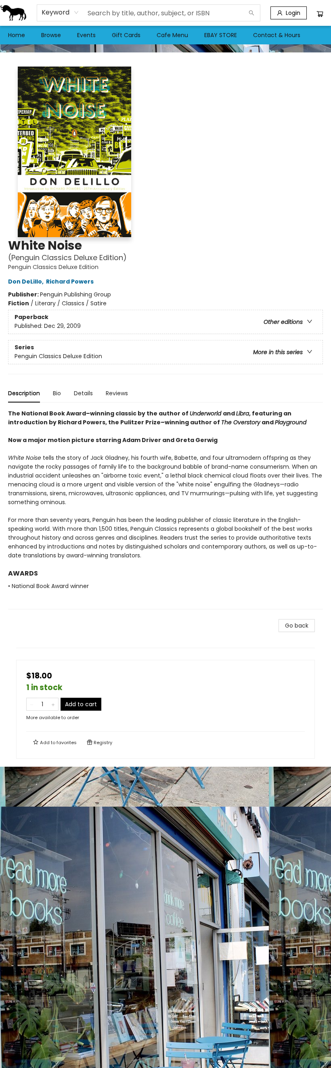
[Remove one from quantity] (32, 704)
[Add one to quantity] (53, 704)
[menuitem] (16, 35)
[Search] (251, 13)
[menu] (165, 35)
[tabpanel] (165, 509)
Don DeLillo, (26, 281)
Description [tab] (24, 393)
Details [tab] (83, 393)
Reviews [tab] (117, 393)
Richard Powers (70, 281)
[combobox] (60, 12)
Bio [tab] (57, 393)
